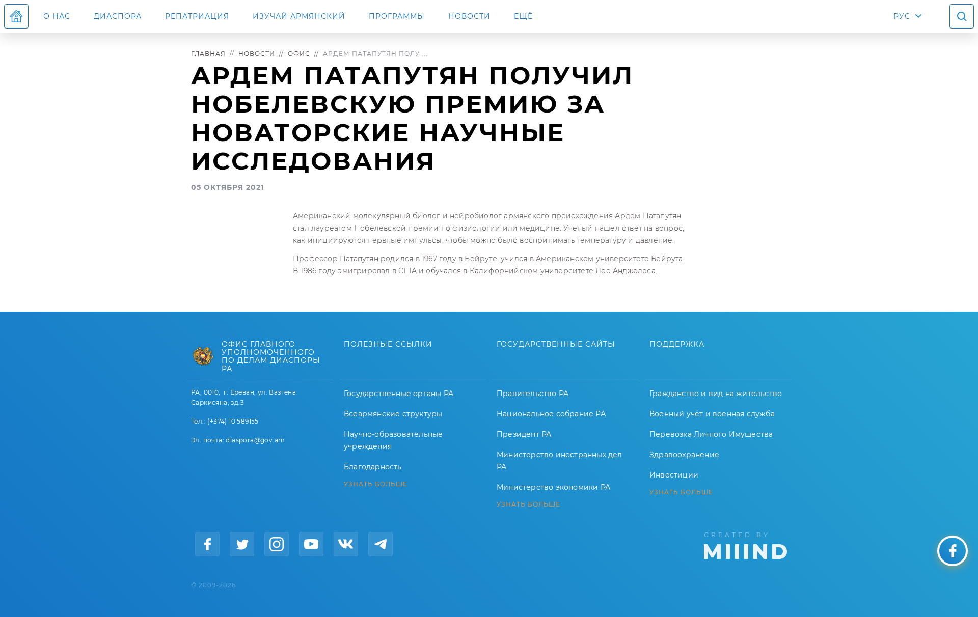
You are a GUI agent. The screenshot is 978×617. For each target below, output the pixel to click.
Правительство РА (532, 393)
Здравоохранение (684, 454)
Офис (299, 54)
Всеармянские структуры (393, 413)
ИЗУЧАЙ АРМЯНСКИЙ (299, 16)
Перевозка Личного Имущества (711, 434)
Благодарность (373, 466)
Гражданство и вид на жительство (715, 393)
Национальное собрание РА (551, 413)
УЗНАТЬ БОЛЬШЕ (376, 484)
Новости (469, 16)
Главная (208, 54)
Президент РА (524, 434)
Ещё (523, 16)
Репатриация (197, 16)
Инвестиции (673, 475)
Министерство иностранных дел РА (559, 460)
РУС (901, 16)
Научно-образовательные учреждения (393, 440)
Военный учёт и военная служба (712, 413)
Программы (397, 16)
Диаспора (118, 16)
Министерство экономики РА (553, 487)
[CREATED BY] (745, 544)
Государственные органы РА (398, 393)
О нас (56, 16)
